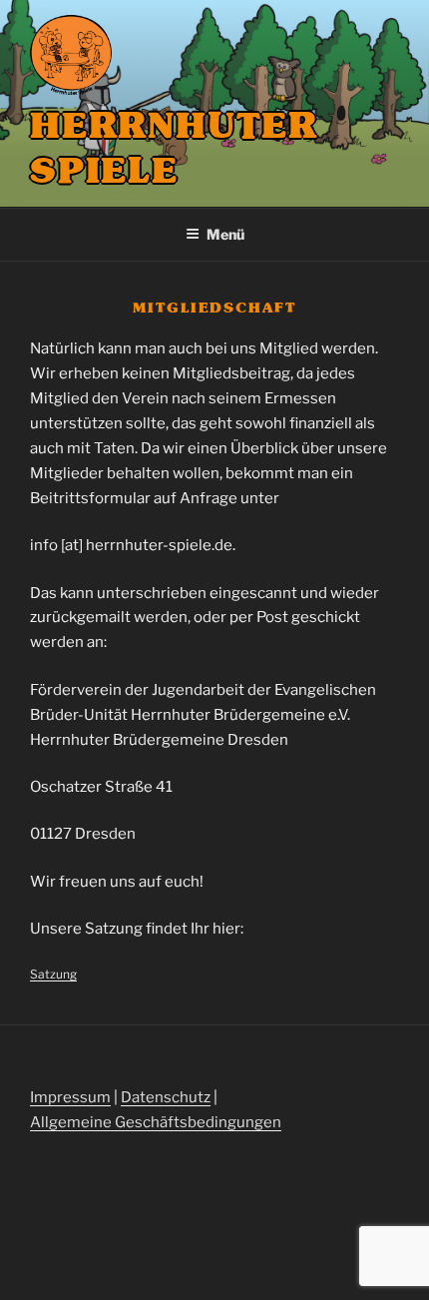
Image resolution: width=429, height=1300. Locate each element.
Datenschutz (166, 1097)
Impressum (70, 1097)
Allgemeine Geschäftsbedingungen (155, 1122)
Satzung (53, 974)
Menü (225, 234)
